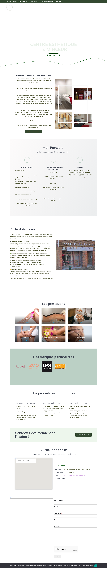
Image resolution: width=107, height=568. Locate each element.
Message (57, 526)
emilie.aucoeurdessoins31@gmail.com (75, 475)
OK (96, 565)
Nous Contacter (53, 55)
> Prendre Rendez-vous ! (33, 131)
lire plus (27, 322)
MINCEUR (60, 7)
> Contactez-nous (83, 434)
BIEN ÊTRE (52, 7)
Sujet (56, 520)
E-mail (56, 507)
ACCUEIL (23, 7)
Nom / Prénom (59, 500)
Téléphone (58, 513)
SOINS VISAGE (42, 7)
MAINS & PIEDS (69, 7)
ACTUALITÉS (98, 7)
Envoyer (58, 556)
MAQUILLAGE (80, 7)
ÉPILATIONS (31, 7)
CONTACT (89, 7)
